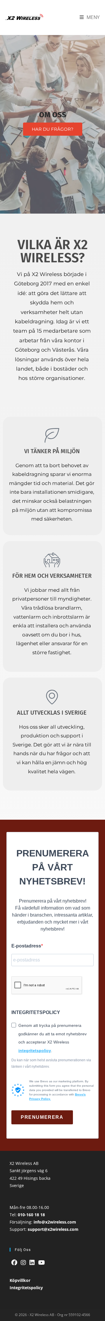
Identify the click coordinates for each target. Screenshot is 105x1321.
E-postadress (26, 945)
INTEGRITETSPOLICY (35, 1012)
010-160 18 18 (31, 1214)
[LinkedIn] (32, 1262)
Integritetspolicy (26, 1287)
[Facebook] (14, 1262)
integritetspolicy (34, 1050)
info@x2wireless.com (55, 1222)
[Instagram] (23, 1262)
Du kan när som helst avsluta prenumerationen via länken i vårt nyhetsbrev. (51, 1063)
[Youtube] (41, 1262)
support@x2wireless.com (53, 1229)
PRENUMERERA (42, 1117)
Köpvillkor (20, 1280)
